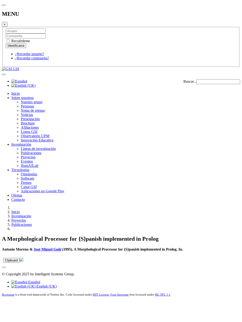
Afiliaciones (30, 127)
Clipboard (11, 260)
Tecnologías (20, 170)
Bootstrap (8, 294)
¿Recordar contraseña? (32, 58)
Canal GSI (29, 187)
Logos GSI (29, 132)
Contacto (18, 200)
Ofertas (16, 195)
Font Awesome (119, 294)
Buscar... (189, 81)
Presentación (30, 119)
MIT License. (101, 294)
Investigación (21, 144)
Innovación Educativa (37, 140)
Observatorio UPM (35, 136)
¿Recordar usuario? (29, 54)
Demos (26, 183)
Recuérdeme (20, 41)
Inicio (15, 93)
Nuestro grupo (31, 102)
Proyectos (28, 157)
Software (27, 178)
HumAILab (29, 166)
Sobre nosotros (22, 98)
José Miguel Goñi (47, 249)
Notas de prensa (33, 110)
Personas (27, 106)
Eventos (27, 161)
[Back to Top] (4, 267)
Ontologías (29, 174)
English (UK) (46, 286)
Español (33, 282)
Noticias (27, 115)
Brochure (28, 123)
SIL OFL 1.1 (162, 294)
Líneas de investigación (38, 149)
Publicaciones (31, 153)
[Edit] (21, 260)
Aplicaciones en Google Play (42, 191)
